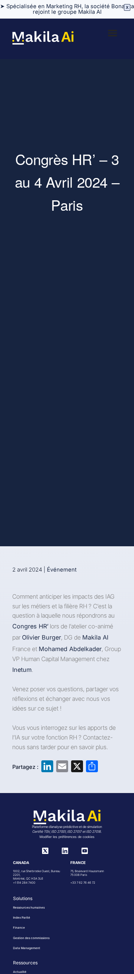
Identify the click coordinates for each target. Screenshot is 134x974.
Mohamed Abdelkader (70, 649)
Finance (19, 927)
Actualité (19, 972)
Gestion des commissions (31, 938)
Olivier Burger (41, 637)
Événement (62, 569)
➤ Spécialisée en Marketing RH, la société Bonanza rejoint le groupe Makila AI (67, 9)
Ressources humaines (29, 907)
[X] (45, 852)
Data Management (26, 948)
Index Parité (21, 917)
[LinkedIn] (65, 852)
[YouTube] (85, 852)
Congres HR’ (30, 626)
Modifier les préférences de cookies (67, 837)
